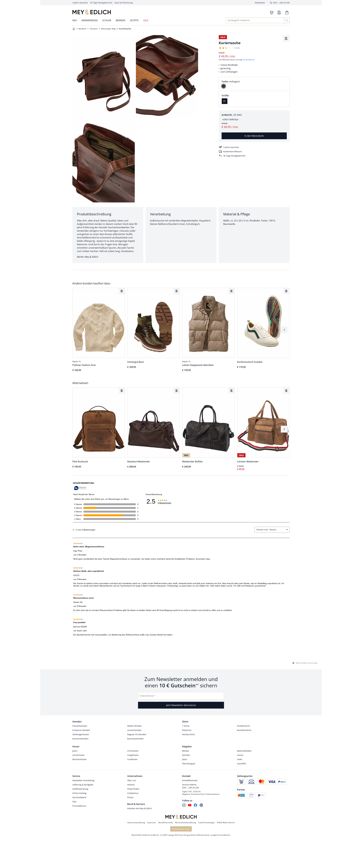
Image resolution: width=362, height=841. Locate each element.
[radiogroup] (254, 84)
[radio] (223, 86)
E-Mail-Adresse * (147, 695)
